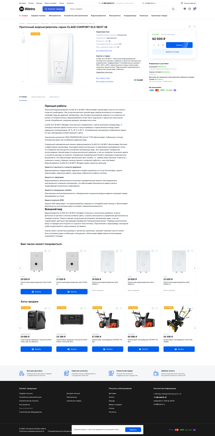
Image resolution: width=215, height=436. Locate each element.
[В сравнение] (189, 27)
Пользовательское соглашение (60, 431)
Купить (179, 45)
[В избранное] (194, 27)
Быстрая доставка (34, 371)
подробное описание (104, 72)
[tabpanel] (107, 169)
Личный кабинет (190, 3)
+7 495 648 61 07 (107, 3)
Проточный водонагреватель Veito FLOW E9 (36, 283)
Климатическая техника (28, 401)
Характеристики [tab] (38, 97)
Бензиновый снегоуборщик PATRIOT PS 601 (107, 341)
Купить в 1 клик (172, 52)
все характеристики (104, 51)
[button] (23, 33)
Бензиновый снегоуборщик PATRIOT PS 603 (143, 341)
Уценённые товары (74, 401)
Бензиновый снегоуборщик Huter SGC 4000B (177, 341)
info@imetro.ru (150, 3)
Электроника (72, 397)
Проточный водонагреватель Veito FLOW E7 (71, 283)
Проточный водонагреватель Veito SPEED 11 (176, 283)
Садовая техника (26, 393)
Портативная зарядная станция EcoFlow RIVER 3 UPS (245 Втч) (71, 341)
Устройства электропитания (30, 397)
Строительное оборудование (30, 412)
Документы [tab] (54, 97)
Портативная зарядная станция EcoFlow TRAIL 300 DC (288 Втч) (36, 341)
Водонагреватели (26, 408)
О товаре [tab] (23, 97)
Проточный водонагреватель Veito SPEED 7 (105, 283)
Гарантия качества (80, 371)
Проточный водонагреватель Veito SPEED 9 (141, 283)
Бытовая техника (73, 393)
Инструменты (24, 404)
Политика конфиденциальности (31, 431)
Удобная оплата (168, 371)
